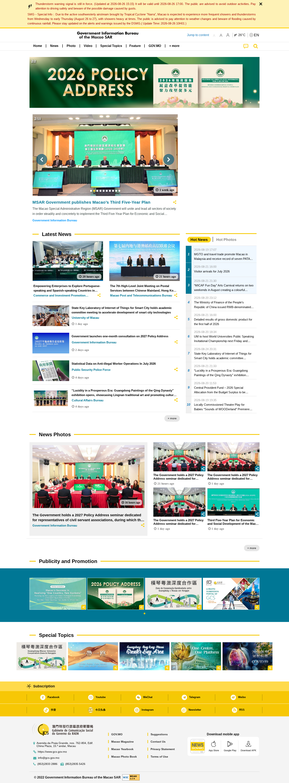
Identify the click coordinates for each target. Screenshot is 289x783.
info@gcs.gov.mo (48, 757)
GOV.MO (116, 734)
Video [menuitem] (88, 46)
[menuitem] (54, 46)
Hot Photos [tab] (226, 240)
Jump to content (198, 35)
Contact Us (158, 741)
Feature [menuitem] (135, 46)
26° (242, 35)
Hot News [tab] (199, 240)
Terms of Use (159, 756)
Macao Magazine (122, 741)
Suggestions (159, 734)
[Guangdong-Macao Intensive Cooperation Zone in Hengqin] (41, 656)
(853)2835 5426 (75, 763)
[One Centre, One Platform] (196, 656)
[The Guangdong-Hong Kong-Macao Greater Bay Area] (144, 656)
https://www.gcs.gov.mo (52, 751)
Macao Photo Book (124, 756)
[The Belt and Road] (93, 656)
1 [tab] (144, 614)
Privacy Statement (163, 749)
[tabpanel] (58, 594)
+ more (172, 418)
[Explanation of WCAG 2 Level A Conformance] (131, 777)
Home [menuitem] (37, 46)
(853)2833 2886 (47, 763)
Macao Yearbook (122, 749)
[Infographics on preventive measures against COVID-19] (247, 656)
